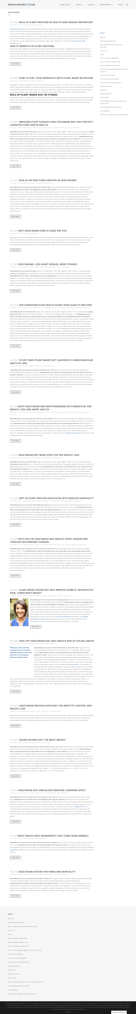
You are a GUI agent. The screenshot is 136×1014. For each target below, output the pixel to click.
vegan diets (23, 563)
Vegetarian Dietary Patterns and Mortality (46, 871)
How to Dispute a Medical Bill (109, 58)
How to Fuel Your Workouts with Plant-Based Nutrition (56, 77)
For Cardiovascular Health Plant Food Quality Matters (55, 304)
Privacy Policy (104, 97)
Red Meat (52, 267)
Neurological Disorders (55, 596)
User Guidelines (105, 111)
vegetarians (14, 850)
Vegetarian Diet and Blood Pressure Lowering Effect (52, 790)
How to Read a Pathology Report (110, 83)
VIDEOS (120, 4)
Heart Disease (43, 267)
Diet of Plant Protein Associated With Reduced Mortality (56, 498)
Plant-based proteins (16, 29)
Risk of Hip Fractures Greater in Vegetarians (47, 180)
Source (77, 92)
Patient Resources (105, 4)
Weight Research (57, 458)
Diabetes (39, 458)
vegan (37, 766)
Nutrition (26, 25)
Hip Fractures (40, 183)
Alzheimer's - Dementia (31, 127)
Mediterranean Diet (61, 412)
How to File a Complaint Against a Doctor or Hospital (24, 950)
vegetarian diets (79, 806)
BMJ (37, 267)
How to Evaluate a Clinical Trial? (110, 62)
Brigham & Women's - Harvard (55, 308)
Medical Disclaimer (106, 86)
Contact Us (91, 4)
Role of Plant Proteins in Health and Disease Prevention (56, 22)
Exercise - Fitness (29, 81)
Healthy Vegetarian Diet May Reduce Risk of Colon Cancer (56, 640)
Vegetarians (39, 25)
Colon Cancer (40, 644)
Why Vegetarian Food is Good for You (42, 230)
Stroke (58, 267)
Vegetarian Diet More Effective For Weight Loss (48, 454)
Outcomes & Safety (53, 874)
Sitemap (68, 1012)
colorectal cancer (73, 664)
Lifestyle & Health (58, 127)
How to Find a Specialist (107, 75)
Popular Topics (64, 4)
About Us (79, 4)
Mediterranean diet (73, 433)
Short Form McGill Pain (63, 616)
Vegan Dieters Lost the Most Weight (42, 739)
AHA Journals (27, 308)
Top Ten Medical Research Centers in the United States (25, 982)
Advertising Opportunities (108, 41)
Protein (32, 25)
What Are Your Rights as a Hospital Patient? (114, 114)
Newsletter (103, 90)
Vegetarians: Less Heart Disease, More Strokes (47, 264)
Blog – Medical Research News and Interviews (22, 926)
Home (102, 54)
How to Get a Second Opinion (109, 79)
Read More (15, 64)
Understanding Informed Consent (110, 107)
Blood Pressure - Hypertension (46, 793)
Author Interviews (45, 127)
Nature (44, 596)
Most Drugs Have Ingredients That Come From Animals (53, 835)
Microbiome (67, 545)
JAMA (58, 501)
